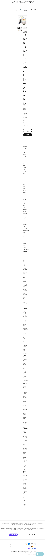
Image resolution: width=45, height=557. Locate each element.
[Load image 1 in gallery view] (19, 28)
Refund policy (33, 551)
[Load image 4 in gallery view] (26, 28)
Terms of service (25, 552)
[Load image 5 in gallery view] (19, 30)
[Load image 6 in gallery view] (21, 30)
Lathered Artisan (17, 551)
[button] (9, 9)
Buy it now (27, 135)
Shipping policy (33, 552)
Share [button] (25, 511)
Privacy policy (18, 552)
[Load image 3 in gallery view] (24, 28)
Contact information (32, 554)
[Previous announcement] (9, 2)
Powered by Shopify (25, 551)
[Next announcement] (36, 2)
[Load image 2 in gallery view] (21, 28)
